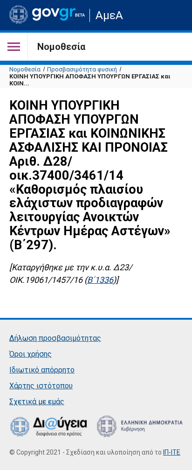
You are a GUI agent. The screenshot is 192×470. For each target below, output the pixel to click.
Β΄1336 (100, 280)
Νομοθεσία (25, 69)
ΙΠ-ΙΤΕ (171, 452)
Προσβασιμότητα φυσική (82, 69)
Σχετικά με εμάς (36, 401)
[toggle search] (174, 15)
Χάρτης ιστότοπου (41, 385)
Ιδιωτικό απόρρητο (42, 369)
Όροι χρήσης (30, 354)
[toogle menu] (14, 47)
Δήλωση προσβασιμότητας (55, 338)
